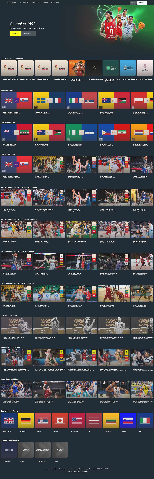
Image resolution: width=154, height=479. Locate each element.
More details (29, 34)
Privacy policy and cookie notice (74, 469)
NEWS (106, 469)
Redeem (69, 472)
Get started (142, 3)
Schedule (36, 2)
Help (47, 469)
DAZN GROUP (97, 469)
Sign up (15, 34)
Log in (133, 3)
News (46, 2)
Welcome (55, 2)
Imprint (89, 469)
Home (14, 2)
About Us (77, 472)
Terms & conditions (57, 469)
